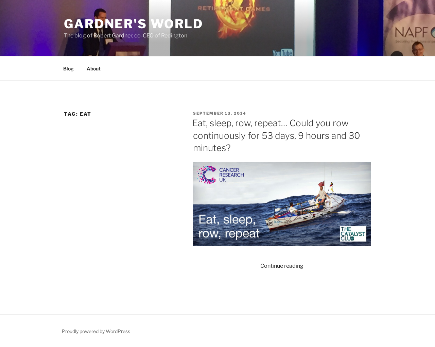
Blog (68, 68)
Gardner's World (133, 23)
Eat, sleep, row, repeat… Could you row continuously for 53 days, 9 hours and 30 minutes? (276, 135)
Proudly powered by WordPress (96, 331)
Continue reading (281, 266)
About (94, 68)
